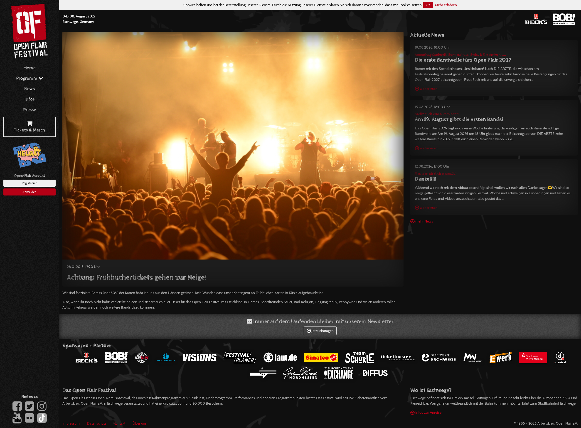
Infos (30, 99)
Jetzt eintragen (322, 331)
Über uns (140, 423)
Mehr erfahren (446, 5)
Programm (27, 78)
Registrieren (29, 183)
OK (428, 5)
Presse (29, 109)
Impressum (71, 423)
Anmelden (29, 192)
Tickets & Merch (29, 130)
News (29, 89)
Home (30, 68)
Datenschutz (96, 423)
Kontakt (119, 423)
